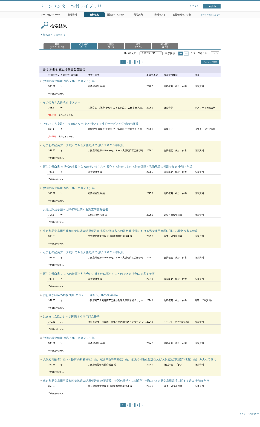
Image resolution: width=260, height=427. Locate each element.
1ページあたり (199, 53)
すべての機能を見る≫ (210, 15)
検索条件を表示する (54, 34)
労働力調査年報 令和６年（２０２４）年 (69, 188)
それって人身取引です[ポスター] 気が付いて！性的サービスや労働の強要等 (90, 123)
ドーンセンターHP (50, 14)
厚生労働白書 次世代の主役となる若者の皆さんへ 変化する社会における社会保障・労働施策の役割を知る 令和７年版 (117, 166)
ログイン (194, 6)
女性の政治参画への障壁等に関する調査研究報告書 (75, 209)
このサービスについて (249, 414)
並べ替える (130, 53)
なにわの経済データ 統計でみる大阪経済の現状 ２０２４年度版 (83, 252)
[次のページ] (142, 62)
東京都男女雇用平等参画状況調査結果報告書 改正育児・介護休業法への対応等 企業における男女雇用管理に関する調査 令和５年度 (126, 380)
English (212, 6)
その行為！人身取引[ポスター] (62, 102)
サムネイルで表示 (186, 53)
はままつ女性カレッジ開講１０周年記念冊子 (71, 316)
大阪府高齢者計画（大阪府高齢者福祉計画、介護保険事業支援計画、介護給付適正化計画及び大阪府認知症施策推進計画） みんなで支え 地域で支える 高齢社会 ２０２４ (150, 359)
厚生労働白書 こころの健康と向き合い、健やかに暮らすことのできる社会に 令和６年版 (99, 273)
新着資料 (72, 14)
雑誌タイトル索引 (116, 14)
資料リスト (160, 14)
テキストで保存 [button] (210, 62)
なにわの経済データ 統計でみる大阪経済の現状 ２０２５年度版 (83, 145)
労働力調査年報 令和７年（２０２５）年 (69, 80)
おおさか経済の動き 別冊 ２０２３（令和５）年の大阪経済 (80, 295)
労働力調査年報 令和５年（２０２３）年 (69, 337)
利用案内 (138, 14)
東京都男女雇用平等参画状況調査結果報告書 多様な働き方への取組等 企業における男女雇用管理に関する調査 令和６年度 (120, 230)
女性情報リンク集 (182, 14)
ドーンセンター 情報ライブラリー (72, 6)
